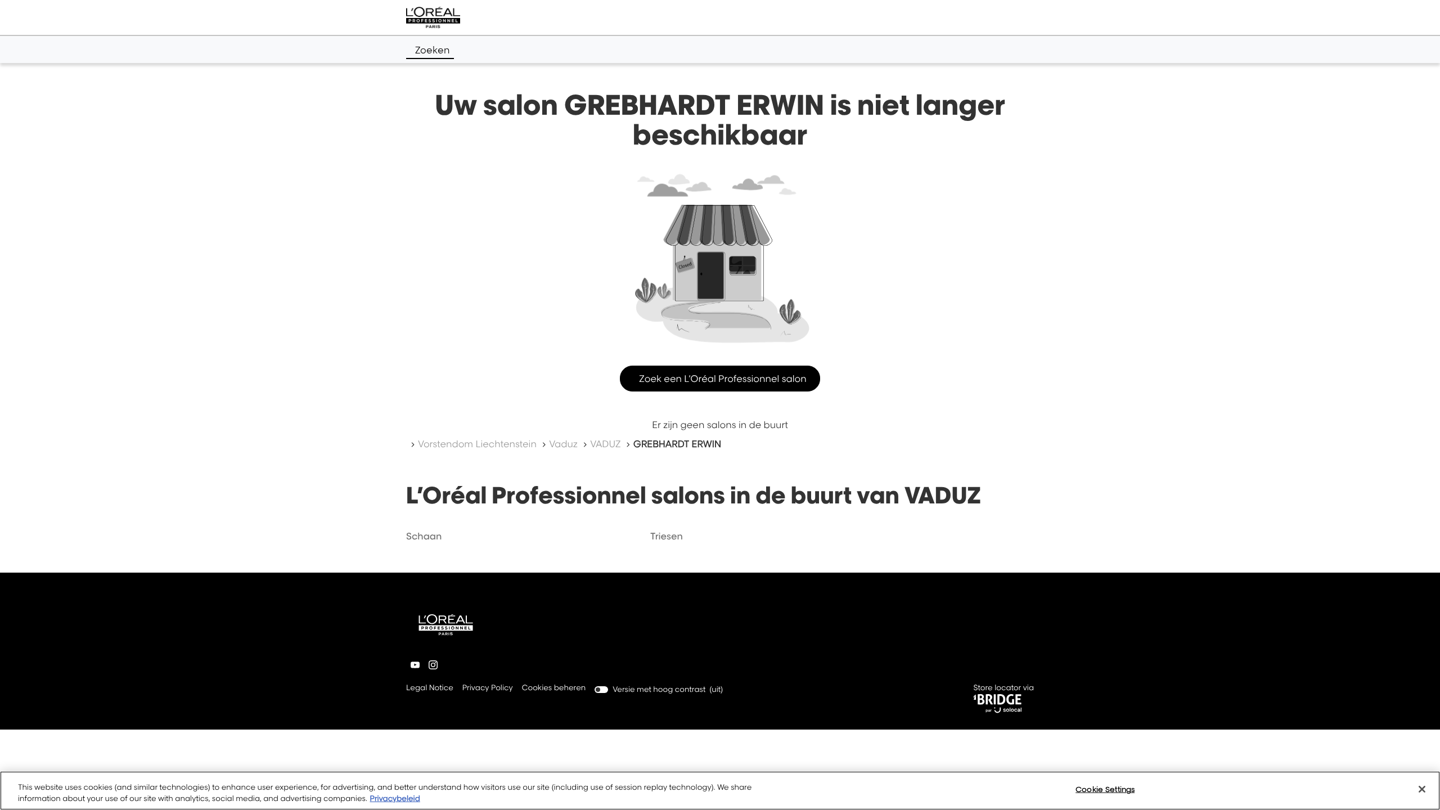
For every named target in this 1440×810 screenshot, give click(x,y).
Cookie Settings (1105, 789)
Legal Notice (429, 689)
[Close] (1422, 789)
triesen (666, 536)
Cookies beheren (554, 687)
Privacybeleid (395, 798)
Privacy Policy (487, 689)
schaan (424, 536)
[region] (720, 790)
